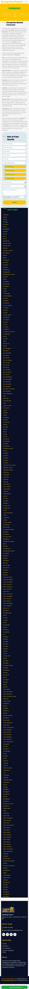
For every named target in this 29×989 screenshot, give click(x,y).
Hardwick (5, 458)
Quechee (5, 661)
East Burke (6, 355)
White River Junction (9, 866)
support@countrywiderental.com (13, 930)
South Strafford (7, 739)
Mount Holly (6, 565)
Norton (5, 615)
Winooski (5, 887)
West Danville (7, 820)
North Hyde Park (7, 594)
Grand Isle (6, 439)
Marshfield (6, 534)
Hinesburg (6, 472)
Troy (4, 773)
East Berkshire (7, 353)
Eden (4, 396)
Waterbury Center (8, 804)
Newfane (5, 572)
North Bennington (8, 580)
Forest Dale (6, 422)
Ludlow (5, 515)
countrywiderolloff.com (9, 979)
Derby (4, 341)
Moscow (5, 563)
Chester (5, 313)
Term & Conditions (8, 950)
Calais (5, 291)
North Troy (6, 608)
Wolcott (5, 889)
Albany (5, 217)
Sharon (5, 706)
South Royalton (7, 735)
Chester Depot (7, 315)
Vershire (5, 787)
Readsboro (6, 670)
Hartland (5, 463)
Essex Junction (7, 405)
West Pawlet (6, 839)
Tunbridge (6, 775)
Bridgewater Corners (9, 274)
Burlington (6, 286)
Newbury (5, 570)
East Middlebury (7, 377)
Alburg (5, 220)
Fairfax (5, 410)
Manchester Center (8, 529)
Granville (5, 444)
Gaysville (5, 427)
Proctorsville (6, 656)
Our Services (6, 948)
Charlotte (5, 308)
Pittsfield (5, 637)
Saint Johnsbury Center (9, 696)
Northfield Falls (7, 613)
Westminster (6, 858)
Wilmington (6, 882)
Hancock (5, 456)
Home (5, 14)
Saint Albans (6, 689)
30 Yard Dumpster (9, 174)
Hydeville (5, 479)
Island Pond (6, 484)
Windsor (5, 885)
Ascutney (5, 224)
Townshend (6, 770)
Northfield (6, 611)
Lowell (5, 510)
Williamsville (6, 878)
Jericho (5, 496)
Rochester (6, 680)
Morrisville (6, 560)
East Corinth (6, 363)
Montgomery (6, 549)
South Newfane (7, 730)
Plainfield (5, 642)
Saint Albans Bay (8, 692)
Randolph (6, 663)
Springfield (6, 744)
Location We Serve (15, 14)
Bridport (5, 277)
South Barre (6, 720)
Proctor (5, 653)
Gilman (5, 429)
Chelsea (5, 310)
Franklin (5, 425)
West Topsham (7, 847)
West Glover (6, 830)
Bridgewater (6, 272)
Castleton (6, 301)
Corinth (5, 324)
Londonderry (6, 508)
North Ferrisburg (7, 587)
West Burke (6, 816)
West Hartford (7, 835)
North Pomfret (7, 599)
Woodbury (6, 892)
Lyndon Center (7, 522)
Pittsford (5, 639)
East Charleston (7, 360)
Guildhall (5, 453)
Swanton (5, 761)
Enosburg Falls (7, 401)
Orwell (5, 622)
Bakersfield (6, 229)
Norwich (5, 618)
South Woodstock (8, 742)
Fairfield (5, 413)
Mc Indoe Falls (7, 537)
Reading (5, 668)
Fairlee (5, 415)
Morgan (5, 558)
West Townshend (8, 849)
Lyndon (5, 520)
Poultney (5, 649)
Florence (5, 420)
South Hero (6, 725)
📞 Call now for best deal (14, 987)
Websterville (6, 808)
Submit (14, 202)
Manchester (6, 527)
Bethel (5, 258)
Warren (5, 796)
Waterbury (6, 801)
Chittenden (6, 317)
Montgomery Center (8, 551)
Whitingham (6, 870)
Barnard (5, 231)
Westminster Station (8, 861)
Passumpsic (6, 625)
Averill (5, 227)
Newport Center (7, 577)
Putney (5, 658)
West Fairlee (6, 827)
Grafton (5, 434)
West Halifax (6, 832)
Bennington (6, 253)
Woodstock (6, 894)
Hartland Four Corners (9, 465)
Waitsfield (6, 789)
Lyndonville (6, 525)
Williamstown (7, 875)
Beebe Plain (6, 241)
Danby (5, 336)
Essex (4, 403)
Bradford (5, 265)
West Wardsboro (8, 851)
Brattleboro (6, 270)
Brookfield (6, 282)
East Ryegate (7, 386)
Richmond (6, 675)
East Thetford (7, 391)
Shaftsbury (6, 704)
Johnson (5, 498)
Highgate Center (8, 467)
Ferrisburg (6, 417)
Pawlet (5, 627)
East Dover (6, 367)
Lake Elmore (6, 506)
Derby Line (6, 344)
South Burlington (7, 723)
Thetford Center (7, 768)
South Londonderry (8, 727)
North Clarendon (7, 582)
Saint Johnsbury (7, 694)
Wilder (5, 873)
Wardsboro (6, 794)
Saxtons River (7, 701)
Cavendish (6, 303)
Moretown (6, 556)
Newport (5, 575)
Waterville (6, 806)
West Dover (6, 823)
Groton (5, 451)
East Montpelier (7, 379)
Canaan (5, 298)
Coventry (5, 327)
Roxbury (5, 682)
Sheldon (5, 713)
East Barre (6, 351)
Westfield (5, 854)
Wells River (6, 813)
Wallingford (6, 792)
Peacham (6, 630)
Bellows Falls (6, 246)
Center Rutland (7, 305)
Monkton (5, 546)
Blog (4, 952)
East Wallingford (7, 394)
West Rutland (7, 844)
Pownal (5, 651)
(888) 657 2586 (8, 927)
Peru (4, 634)
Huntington (6, 475)
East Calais (6, 358)
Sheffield (5, 708)
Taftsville (5, 763)
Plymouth (5, 644)
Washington (6, 799)
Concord (5, 322)
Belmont (5, 248)
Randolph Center (8, 665)
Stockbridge (6, 751)
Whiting (5, 868)
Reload (5, 199)
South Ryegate (7, 737)
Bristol (5, 279)
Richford (5, 673)
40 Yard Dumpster (9, 178)
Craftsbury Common (9, 332)
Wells (4, 811)
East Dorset (6, 365)
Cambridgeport (7, 296)
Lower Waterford (7, 513)
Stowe (5, 754)
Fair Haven (6, 408)
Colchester (6, 320)
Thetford (5, 766)
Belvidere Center (8, 251)
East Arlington (7, 348)
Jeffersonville (6, 494)
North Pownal (7, 601)
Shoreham (6, 718)
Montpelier (6, 553)
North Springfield (8, 603)
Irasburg (5, 482)
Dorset (5, 346)
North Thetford (7, 606)
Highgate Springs (8, 470)
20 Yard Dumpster (9, 170)
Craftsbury (6, 329)
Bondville (5, 262)
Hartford (5, 460)
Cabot (5, 289)
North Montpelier (8, 596)
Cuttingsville (6, 334)
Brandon (5, 267)
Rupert (5, 684)
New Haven (6, 568)
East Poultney (7, 382)
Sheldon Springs (7, 715)
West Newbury (7, 837)
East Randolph (7, 384)
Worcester (6, 897)
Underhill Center (7, 780)
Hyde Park (6, 477)
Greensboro (6, 446)
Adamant (6, 215)
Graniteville (6, 441)
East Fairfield (6, 370)
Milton (5, 544)
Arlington (5, 222)
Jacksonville (6, 489)
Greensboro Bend (8, 448)
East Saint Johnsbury (9, 389)
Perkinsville (6, 632)
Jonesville (6, 501)
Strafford (5, 756)
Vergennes (6, 782)
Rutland (5, 687)
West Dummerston (8, 825)
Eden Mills (6, 398)
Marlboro (5, 532)
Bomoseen (6, 260)
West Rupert (6, 842)
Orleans (5, 620)
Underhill (5, 777)
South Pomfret (7, 732)
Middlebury (6, 539)
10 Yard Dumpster (9, 166)
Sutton (5, 758)
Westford (5, 856)
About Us (5, 946)
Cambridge (6, 293)
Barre (4, 236)
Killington (5, 503)
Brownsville (6, 284)
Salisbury (5, 699)
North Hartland (7, 589)
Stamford (5, 746)
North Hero (6, 591)
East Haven (6, 375)
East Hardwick (7, 372)
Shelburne (6, 711)
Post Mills (5, 646)
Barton (5, 239)
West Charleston (7, 818)
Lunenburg (6, 518)
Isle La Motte (6, 487)
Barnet (5, 234)
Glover (5, 432)
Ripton (5, 677)
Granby (5, 436)
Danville (5, 339)
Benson (5, 255)
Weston (5, 863)
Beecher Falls (7, 243)
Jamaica (5, 491)
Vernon (5, 785)
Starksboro (6, 749)
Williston (5, 880)
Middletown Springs (8, 541)
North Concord (7, 584)
